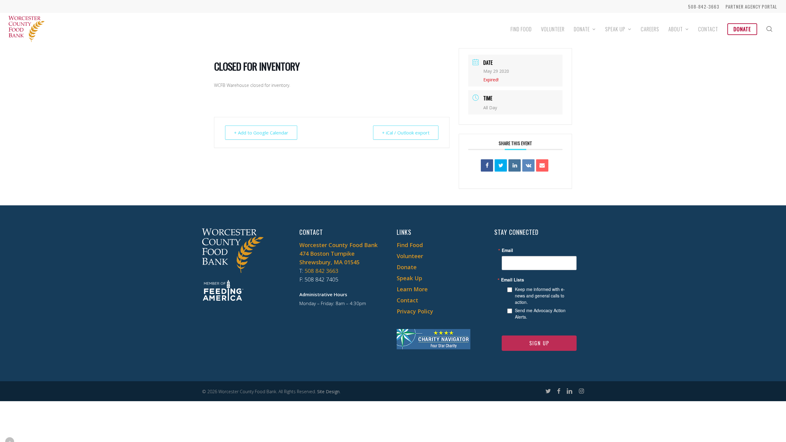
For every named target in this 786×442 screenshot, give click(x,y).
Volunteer (410, 256)
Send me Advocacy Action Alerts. (540, 313)
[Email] (542, 165)
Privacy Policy (415, 311)
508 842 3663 (321, 270)
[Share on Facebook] (487, 165)
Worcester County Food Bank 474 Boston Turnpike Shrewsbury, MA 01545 (338, 253)
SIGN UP (539, 343)
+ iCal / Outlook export (406, 133)
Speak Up (409, 278)
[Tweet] (501, 165)
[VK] (528, 165)
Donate (407, 267)
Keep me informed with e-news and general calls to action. (540, 295)
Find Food (410, 245)
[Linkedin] (514, 165)
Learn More (412, 289)
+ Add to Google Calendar (261, 133)
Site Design (328, 391)
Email (507, 250)
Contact (407, 300)
